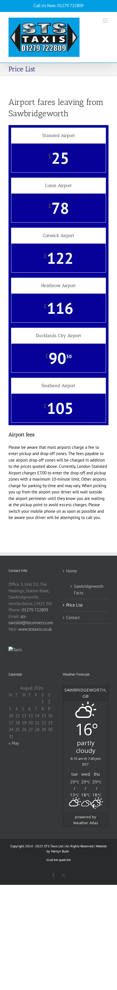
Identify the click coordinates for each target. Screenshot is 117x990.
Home (71, 571)
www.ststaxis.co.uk (35, 629)
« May (14, 743)
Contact (73, 617)
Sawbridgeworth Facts (88, 589)
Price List (74, 605)
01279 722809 (35, 610)
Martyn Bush (60, 851)
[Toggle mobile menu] (105, 21)
